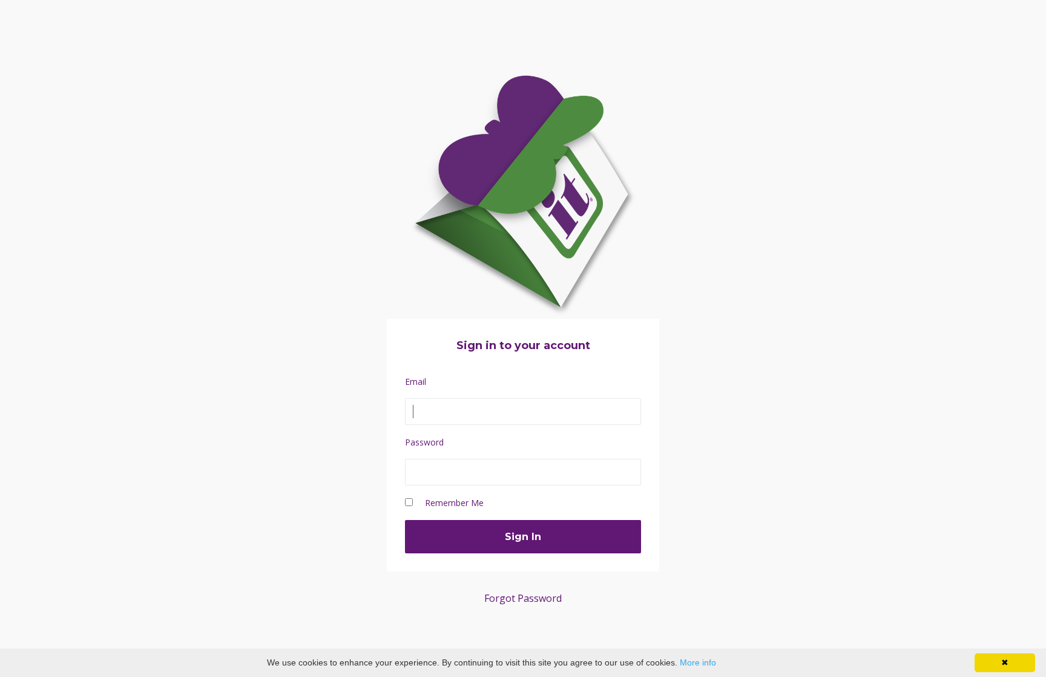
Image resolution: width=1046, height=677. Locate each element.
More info (698, 662)
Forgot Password (523, 598)
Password (424, 442)
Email (415, 381)
